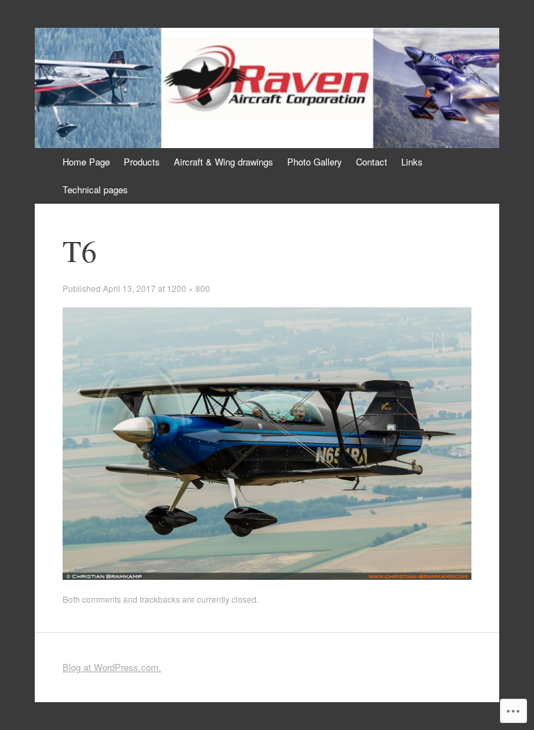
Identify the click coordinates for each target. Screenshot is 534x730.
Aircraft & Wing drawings (223, 161)
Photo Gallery (314, 161)
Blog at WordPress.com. (112, 667)
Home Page (86, 161)
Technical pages (95, 189)
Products (142, 161)
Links (412, 161)
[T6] (267, 576)
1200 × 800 (188, 288)
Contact (371, 161)
